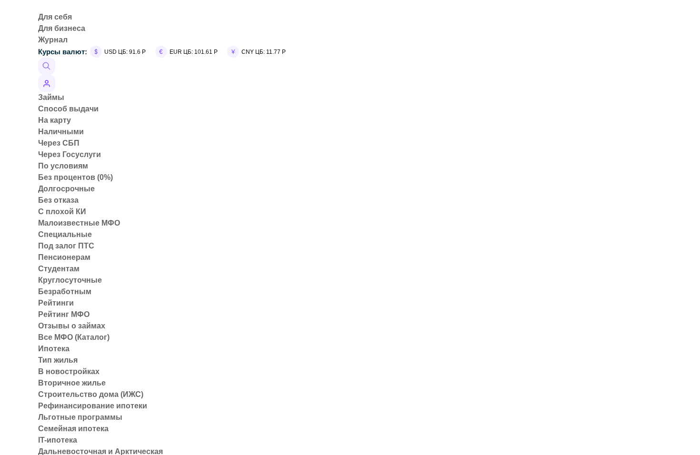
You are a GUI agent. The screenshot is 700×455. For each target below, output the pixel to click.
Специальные (65, 234)
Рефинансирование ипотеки (92, 406)
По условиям (63, 166)
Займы (51, 97)
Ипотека (54, 349)
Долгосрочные (66, 189)
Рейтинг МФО (64, 314)
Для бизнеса (61, 28)
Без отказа (58, 200)
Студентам (59, 269)
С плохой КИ (62, 212)
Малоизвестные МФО (79, 223)
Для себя (55, 17)
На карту (54, 120)
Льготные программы (80, 417)
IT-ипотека (57, 440)
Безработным (64, 291)
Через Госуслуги (69, 154)
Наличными (61, 132)
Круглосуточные (70, 280)
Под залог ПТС (66, 246)
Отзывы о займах (71, 326)
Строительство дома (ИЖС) (90, 394)
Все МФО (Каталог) (74, 337)
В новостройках (69, 371)
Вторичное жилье (72, 383)
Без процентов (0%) (75, 177)
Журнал (53, 40)
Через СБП (59, 143)
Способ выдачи (68, 109)
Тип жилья (58, 360)
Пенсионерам (64, 257)
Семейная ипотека (73, 429)
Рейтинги (56, 303)
